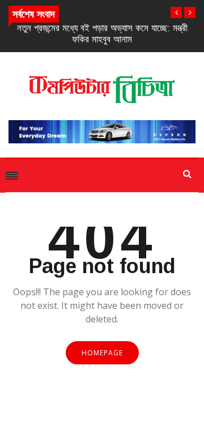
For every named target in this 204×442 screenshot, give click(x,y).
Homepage (102, 353)
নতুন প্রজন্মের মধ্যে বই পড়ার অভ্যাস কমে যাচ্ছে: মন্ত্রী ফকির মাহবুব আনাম (102, 34)
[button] (176, 12)
